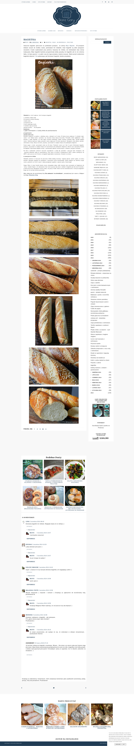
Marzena (29, 615)
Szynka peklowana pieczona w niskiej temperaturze (106, 124)
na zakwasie (100, 211)
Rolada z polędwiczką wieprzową (102, 727)
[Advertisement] (53, 444)
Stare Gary (19, 743)
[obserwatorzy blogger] (108, 1)
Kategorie (60, 30)
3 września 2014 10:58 (44, 578)
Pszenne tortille (95, 343)
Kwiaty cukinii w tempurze (99, 346)
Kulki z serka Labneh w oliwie (100, 360)
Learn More (118, 744)
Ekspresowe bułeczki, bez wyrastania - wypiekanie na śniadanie (75, 509)
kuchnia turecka (99, 200)
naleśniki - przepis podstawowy (100, 270)
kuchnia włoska (99, 203)
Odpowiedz (29, 526)
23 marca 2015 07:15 (41, 643)
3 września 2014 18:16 (44, 629)
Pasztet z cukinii (96, 362)
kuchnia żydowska (100, 206)
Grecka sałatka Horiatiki (98, 289)
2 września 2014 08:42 (37, 521)
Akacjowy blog (33, 175)
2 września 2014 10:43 (46, 567)
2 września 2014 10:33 (39, 544)
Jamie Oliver (99, 159)
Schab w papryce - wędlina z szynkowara (32, 727)
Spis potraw (41, 2)
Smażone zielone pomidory (99, 299)
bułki (54, 42)
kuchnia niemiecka (100, 185)
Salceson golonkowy (78, 726)
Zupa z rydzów (95, 282)
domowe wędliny (99, 167)
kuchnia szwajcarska (100, 198)
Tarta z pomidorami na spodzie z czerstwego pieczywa (54, 482)
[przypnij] (40, 429)
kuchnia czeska (100, 172)
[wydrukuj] (46, 429)
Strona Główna (26, 2)
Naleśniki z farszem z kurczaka (106, 104)
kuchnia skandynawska (100, 195)
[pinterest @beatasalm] (112, 1)
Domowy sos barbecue (98, 357)
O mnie (34, 2)
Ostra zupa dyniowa (97, 280)
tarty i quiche (99, 216)
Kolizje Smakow (32, 567)
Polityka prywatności (60, 2)
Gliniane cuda (51, 30)
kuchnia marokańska (100, 182)
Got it (124, 744)
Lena (28, 521)
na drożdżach (61, 42)
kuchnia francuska (99, 175)
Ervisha (29, 544)
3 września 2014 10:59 (44, 603)
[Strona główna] (54, 688)
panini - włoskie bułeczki (98, 292)
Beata (32, 532)
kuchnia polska (100, 188)
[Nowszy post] (21, 688)
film (36, 56)
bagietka (49, 42)
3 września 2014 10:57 (44, 532)
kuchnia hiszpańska (99, 180)
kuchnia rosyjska (100, 193)
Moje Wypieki (70, 45)
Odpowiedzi (31, 529)
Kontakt (49, 2)
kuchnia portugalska (99, 190)
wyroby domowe (99, 218)
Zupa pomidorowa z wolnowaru (100, 322)
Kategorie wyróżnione (81, 30)
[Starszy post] (85, 688)
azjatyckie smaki (99, 164)
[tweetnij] (37, 429)
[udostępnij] (35, 429)
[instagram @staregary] (105, 1)
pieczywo (70, 42)
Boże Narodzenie (99, 157)
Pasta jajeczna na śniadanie (99, 315)
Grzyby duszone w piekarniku (100, 277)
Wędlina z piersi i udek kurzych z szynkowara (55, 727)
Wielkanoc (99, 162)
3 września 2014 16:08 (40, 615)
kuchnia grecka (99, 177)
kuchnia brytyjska (100, 170)
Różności (69, 30)
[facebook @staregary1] (102, 1)
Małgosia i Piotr (32, 590)
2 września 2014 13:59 (46, 590)
